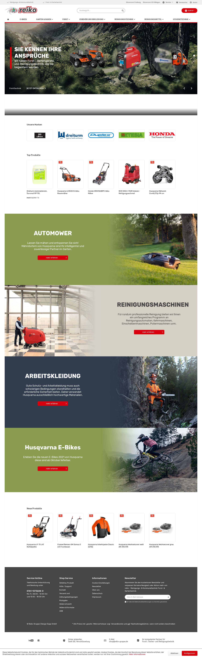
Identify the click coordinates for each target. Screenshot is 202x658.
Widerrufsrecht (65, 604)
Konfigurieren (189, 653)
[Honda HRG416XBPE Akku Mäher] (101, 174)
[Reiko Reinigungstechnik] (53, 320)
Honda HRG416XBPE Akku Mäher (98, 192)
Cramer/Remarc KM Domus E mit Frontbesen (69, 545)
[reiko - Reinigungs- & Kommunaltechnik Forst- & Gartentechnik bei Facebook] (38, 640)
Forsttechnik (26, 88)
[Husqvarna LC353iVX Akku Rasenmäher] (70, 174)
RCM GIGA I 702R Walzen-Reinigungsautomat (129, 192)
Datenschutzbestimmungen (143, 602)
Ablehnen (174, 653)
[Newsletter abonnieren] (168, 597)
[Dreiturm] (70, 135)
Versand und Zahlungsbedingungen (68, 595)
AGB (61, 611)
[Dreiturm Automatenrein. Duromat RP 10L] (40, 174)
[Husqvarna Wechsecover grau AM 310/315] (162, 527)
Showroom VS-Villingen (151, 2)
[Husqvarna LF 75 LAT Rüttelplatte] (40, 527)
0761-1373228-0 (35, 591)
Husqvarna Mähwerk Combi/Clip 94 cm (157, 192)
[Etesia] (132, 135)
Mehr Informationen (137, 654)
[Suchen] (123, 10)
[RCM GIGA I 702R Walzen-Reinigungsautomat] (132, 174)
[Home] (9, 19)
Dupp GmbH (52, 624)
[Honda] (162, 135)
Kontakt (62, 590)
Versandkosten (117, 624)
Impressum (96, 597)
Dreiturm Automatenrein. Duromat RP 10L (37, 192)
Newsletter (96, 586)
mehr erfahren (52, 258)
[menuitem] (133, 2)
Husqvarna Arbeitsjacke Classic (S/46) (101, 545)
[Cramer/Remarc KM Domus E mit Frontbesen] (70, 527)
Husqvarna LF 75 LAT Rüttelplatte (35, 545)
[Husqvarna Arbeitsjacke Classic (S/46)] (101, 527)
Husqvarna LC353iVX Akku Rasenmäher (68, 192)
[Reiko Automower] (149, 249)
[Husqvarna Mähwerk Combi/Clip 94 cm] (162, 174)
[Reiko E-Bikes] (149, 460)
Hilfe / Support (65, 586)
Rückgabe (63, 600)
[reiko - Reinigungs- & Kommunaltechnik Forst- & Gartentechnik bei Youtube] (31, 640)
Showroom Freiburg (133, 2)
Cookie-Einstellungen (101, 583)
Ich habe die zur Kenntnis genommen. (147, 602)
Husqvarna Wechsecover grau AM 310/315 (161, 545)
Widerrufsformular (66, 607)
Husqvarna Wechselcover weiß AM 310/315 (131, 545)
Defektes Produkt (66, 583)
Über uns (96, 590)
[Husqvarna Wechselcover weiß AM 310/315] (132, 527)
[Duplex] (101, 135)
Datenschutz (97, 593)
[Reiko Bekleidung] (149, 392)
